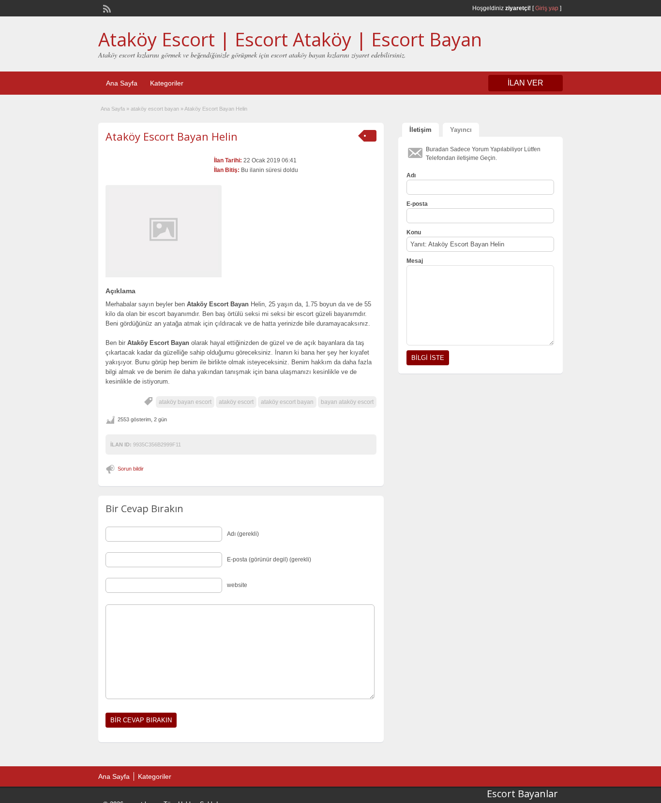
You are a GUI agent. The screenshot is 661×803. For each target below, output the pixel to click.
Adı (411, 175)
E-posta (417, 204)
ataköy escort (236, 402)
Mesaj (414, 261)
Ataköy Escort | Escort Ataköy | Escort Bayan (290, 39)
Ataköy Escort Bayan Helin (171, 136)
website (237, 585)
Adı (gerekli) (243, 534)
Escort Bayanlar (522, 793)
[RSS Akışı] (106, 8)
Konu (413, 232)
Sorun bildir (131, 469)
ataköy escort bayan (155, 109)
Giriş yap (546, 8)
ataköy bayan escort (185, 402)
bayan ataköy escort (347, 402)
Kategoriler (166, 83)
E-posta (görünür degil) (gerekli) (269, 559)
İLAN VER (525, 83)
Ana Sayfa (121, 83)
